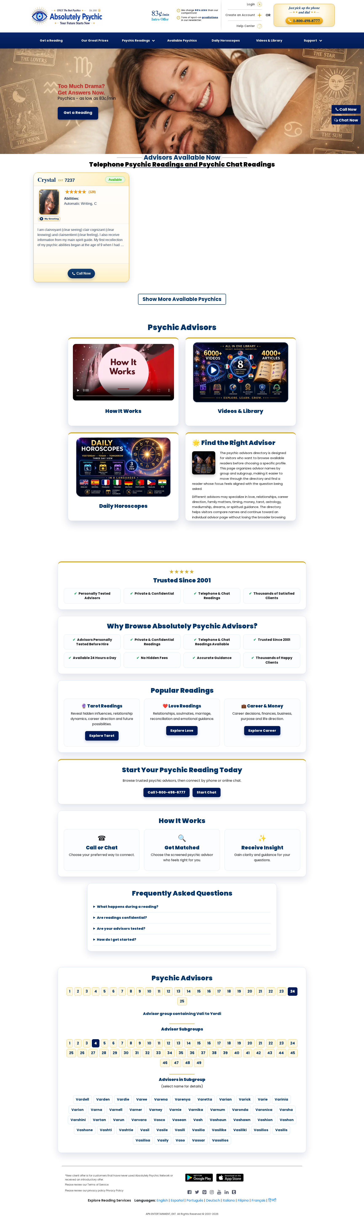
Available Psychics (182, 40)
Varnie (175, 1109)
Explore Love (181, 730)
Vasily (163, 1140)
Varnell (115, 1109)
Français (258, 1200)
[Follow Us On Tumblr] (234, 1192)
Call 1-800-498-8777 (166, 792)
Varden (103, 1099)
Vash (198, 1119)
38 (214, 1052)
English (162, 1200)
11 (159, 991)
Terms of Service (97, 1184)
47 (176, 1062)
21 (260, 991)
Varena (161, 1099)
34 (169, 1052)
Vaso (180, 1140)
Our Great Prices (94, 40)
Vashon (287, 1119)
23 (281, 991)
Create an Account (240, 15)
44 (281, 1052)
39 (225, 1052)
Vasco (159, 1119)
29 (115, 1052)
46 (165, 1062)
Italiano (229, 1200)
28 (104, 1052)
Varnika (196, 1109)
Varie (263, 1099)
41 (248, 1052)
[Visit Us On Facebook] (189, 1192)
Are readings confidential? (122, 917)
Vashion (265, 1119)
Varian (225, 1099)
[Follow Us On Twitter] (197, 1192)
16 (209, 991)
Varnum (217, 1109)
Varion (77, 1109)
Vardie (123, 1099)
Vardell (82, 1099)
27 (93, 1052)
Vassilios (220, 1140)
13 (178, 991)
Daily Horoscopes (226, 40)
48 (187, 1062)
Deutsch (213, 1200)
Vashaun (218, 1119)
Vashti (106, 1130)
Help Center (246, 26)
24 (292, 1043)
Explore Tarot (101, 735)
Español (177, 1200)
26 (82, 1052)
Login (251, 4)
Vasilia (198, 1130)
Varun (118, 1119)
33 (158, 1052)
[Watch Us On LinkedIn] (219, 1192)
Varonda (240, 1109)
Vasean (179, 1119)
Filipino (243, 1200)
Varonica (264, 1109)
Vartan (99, 1119)
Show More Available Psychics (182, 299)
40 (236, 1052)
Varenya (182, 1099)
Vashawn (241, 1119)
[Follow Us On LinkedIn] (227, 1192)
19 (239, 991)
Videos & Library (269, 40)
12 (168, 991)
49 (199, 1062)
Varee (141, 1099)
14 (189, 991)
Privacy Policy (114, 1190)
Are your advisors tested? (121, 928)
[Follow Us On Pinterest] (204, 1192)
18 (229, 991)
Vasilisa (143, 1140)
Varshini (78, 1119)
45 (292, 1052)
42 (258, 1052)
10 (149, 991)
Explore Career (262, 730)
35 (181, 1052)
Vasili (180, 1130)
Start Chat (206, 792)
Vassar (198, 1140)
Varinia (281, 1099)
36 (192, 1052)
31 (137, 1052)
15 (199, 991)
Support (310, 40)
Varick (245, 1099)
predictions (210, 17)
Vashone (85, 1130)
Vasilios (261, 1130)
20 (250, 991)
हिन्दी (272, 1200)
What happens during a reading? (127, 906)
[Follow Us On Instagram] (212, 1192)
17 (219, 991)
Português (194, 1200)
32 (147, 1052)
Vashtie (126, 1130)
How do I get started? (116, 939)
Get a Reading (78, 112)
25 (182, 1001)
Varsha (286, 1109)
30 (126, 1052)
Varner (136, 1109)
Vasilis (281, 1130)
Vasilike (219, 1130)
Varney (155, 1109)
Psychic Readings (136, 40)
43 (269, 1052)
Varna (96, 1109)
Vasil (144, 1130)
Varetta (205, 1099)
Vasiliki (240, 1130)
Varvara (139, 1119)
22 (271, 991)
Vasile (162, 1130)
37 (203, 1052)
